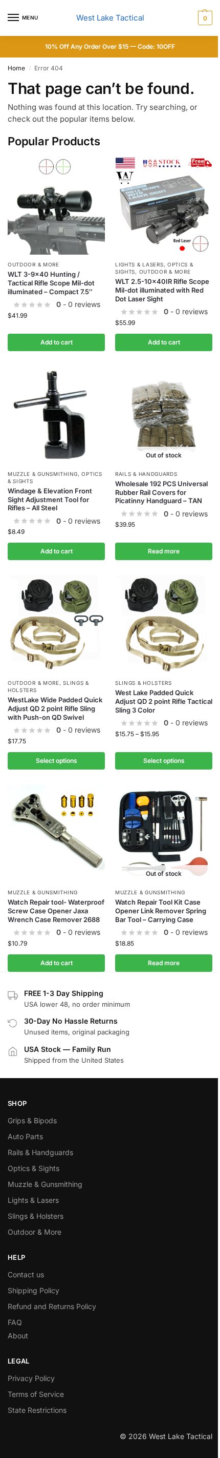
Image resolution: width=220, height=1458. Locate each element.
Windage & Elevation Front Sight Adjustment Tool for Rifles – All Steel (50, 499)
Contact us (26, 1274)
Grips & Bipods (32, 1120)
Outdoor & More (33, 264)
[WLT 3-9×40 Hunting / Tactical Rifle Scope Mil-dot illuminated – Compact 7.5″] (56, 206)
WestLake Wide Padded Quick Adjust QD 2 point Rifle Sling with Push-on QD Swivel (55, 708)
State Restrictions (37, 1410)
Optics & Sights (33, 1168)
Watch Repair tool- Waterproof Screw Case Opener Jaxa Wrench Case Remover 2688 (56, 911)
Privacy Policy (31, 1378)
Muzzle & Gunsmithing (43, 474)
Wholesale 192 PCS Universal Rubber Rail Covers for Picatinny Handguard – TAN (161, 492)
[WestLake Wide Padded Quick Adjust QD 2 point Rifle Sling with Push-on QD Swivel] (56, 624)
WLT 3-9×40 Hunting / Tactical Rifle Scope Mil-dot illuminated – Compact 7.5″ (51, 283)
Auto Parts (25, 1136)
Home (16, 68)
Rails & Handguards (146, 474)
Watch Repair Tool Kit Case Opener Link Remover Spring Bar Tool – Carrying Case (160, 911)
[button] (203, 18)
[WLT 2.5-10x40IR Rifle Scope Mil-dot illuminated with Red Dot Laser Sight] (163, 206)
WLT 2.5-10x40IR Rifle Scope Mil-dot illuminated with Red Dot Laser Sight (162, 290)
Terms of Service (36, 1394)
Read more (164, 551)
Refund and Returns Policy (52, 1306)
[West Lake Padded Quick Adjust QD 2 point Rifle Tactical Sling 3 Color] (163, 624)
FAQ (15, 1322)
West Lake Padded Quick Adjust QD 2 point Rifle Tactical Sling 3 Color (163, 701)
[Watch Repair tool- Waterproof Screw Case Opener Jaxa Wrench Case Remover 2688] (56, 834)
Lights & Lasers (139, 264)
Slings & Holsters (143, 683)
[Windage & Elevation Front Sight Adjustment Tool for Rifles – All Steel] (56, 415)
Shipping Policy (33, 1290)
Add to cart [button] (56, 342)
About (18, 1335)
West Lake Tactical (110, 18)
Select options (56, 760)
